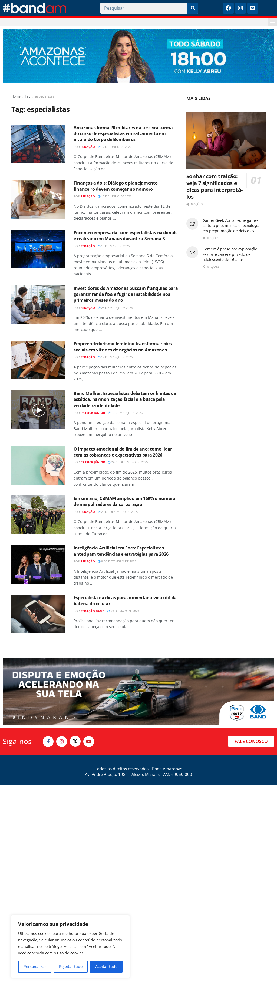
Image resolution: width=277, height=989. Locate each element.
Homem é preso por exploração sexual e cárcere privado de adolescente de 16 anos (230, 254)
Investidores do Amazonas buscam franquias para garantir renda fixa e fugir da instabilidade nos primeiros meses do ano (126, 294)
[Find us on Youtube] (88, 741)
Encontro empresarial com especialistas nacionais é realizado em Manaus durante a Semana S (125, 236)
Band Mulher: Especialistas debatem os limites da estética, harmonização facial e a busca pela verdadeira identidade (125, 399)
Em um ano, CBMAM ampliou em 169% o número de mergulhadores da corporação (124, 501)
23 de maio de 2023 (124, 611)
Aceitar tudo (106, 966)
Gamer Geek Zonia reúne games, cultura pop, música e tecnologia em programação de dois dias (231, 225)
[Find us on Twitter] (75, 741)
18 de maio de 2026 (115, 246)
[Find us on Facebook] (48, 741)
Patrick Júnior (93, 413)
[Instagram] (240, 8)
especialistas (44, 96)
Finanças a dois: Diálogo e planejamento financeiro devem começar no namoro (116, 186)
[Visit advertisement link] (138, 56)
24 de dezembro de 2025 (129, 462)
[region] (70, 946)
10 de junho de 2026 (115, 196)
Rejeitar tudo (71, 966)
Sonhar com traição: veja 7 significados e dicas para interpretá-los (214, 186)
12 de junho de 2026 (115, 147)
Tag (28, 96)
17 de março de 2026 (116, 357)
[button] (272, 22)
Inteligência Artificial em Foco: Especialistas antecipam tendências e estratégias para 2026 (121, 551)
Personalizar (35, 966)
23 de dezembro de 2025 (119, 512)
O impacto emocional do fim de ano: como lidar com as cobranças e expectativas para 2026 (123, 452)
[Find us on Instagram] (61, 741)
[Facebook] (228, 8)
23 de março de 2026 (116, 308)
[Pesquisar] (192, 8)
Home (16, 96)
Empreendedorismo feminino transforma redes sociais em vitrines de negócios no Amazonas (123, 347)
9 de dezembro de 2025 (118, 561)
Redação (88, 147)
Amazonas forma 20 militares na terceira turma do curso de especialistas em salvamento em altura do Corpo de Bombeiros (123, 134)
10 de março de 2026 (126, 413)
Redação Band (92, 611)
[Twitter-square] (252, 8)
